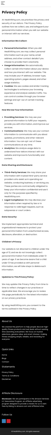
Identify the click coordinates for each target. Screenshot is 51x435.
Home (4, 355)
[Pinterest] (9, 421)
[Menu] (3, 3)
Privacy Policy (7, 372)
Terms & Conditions (10, 375)
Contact (5, 362)
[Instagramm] (4, 421)
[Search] (47, 3)
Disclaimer (6, 379)
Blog (3, 358)
